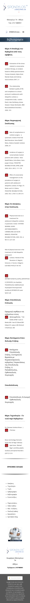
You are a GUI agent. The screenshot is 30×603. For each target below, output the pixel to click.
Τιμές (9, 489)
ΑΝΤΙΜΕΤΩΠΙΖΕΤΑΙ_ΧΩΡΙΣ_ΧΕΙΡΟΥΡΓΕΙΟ (17, 279)
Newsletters (11, 514)
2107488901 (19, 568)
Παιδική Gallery (13, 511)
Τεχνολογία (11, 486)
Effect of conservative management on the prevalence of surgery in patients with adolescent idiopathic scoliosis (14, 180)
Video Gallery (12, 506)
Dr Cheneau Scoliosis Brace (13, 427)
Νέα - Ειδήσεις (12, 509)
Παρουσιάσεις (12, 503)
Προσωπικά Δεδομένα (16, 578)
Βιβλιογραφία (12, 494)
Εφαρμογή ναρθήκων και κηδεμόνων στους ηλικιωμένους (14, 314)
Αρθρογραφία (12, 492)
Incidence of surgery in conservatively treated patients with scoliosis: (14, 154)
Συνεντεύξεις (12, 497)
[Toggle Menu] (23, 32)
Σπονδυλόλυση (15, 397)
